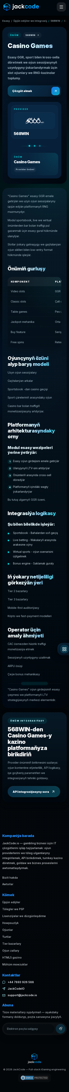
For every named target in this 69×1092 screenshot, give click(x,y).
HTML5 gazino (12, 957)
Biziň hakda (10, 877)
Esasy (6, 20)
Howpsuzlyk (10, 923)
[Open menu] (61, 7)
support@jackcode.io (22, 995)
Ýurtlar (6, 936)
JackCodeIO (16, 988)
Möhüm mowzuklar (15, 964)
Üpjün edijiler (11, 902)
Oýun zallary (10, 950)
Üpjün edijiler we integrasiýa (30, 20)
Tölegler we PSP (13, 909)
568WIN (55, 20)
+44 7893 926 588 (21, 982)
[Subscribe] (60, 1029)
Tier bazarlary (11, 943)
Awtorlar (7, 884)
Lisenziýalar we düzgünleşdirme (24, 916)
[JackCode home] (21, 7)
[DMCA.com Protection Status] (34, 1078)
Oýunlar (7, 929)
